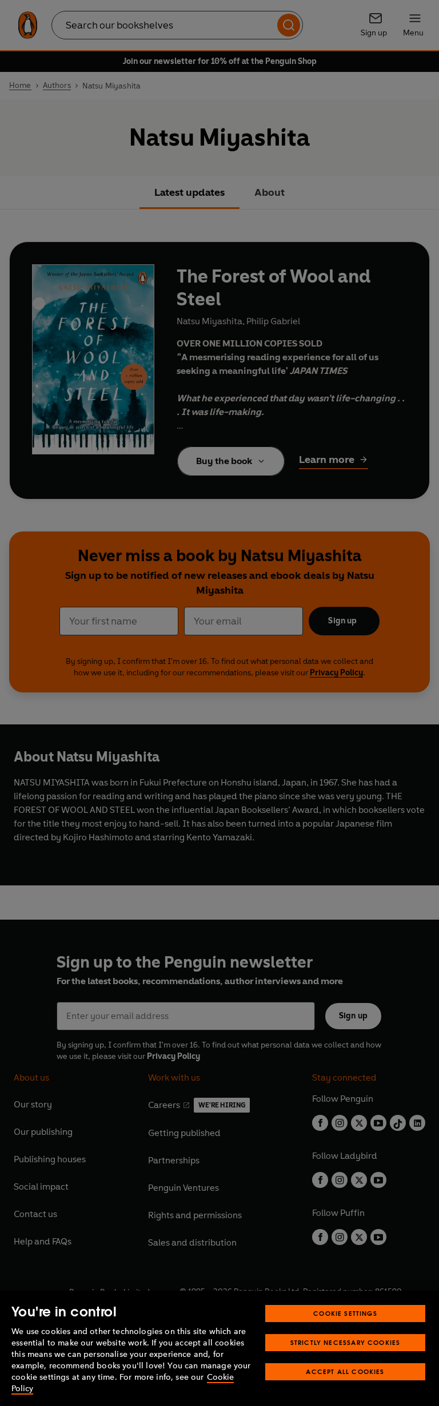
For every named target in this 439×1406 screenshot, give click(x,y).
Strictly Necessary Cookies (345, 1342)
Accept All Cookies (345, 1371)
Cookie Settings (345, 1313)
